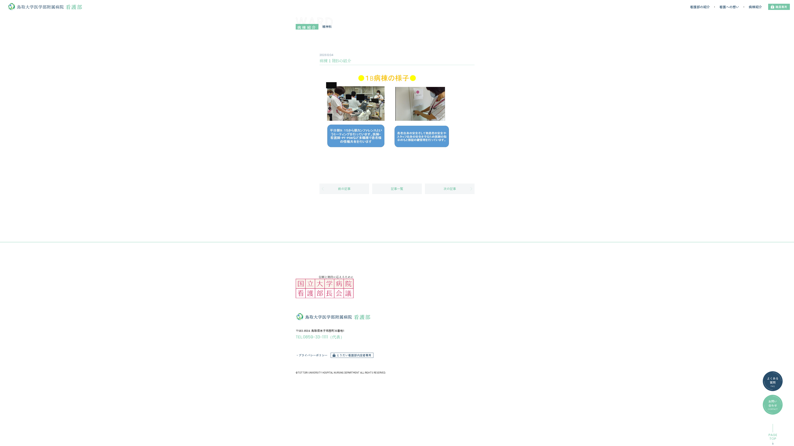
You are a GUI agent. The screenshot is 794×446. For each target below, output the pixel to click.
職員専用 (781, 7)
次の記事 (450, 188)
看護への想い (729, 6)
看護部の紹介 (700, 6)
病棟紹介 (755, 6)
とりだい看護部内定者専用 (354, 355)
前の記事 (344, 188)
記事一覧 (397, 188)
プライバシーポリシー (313, 355)
